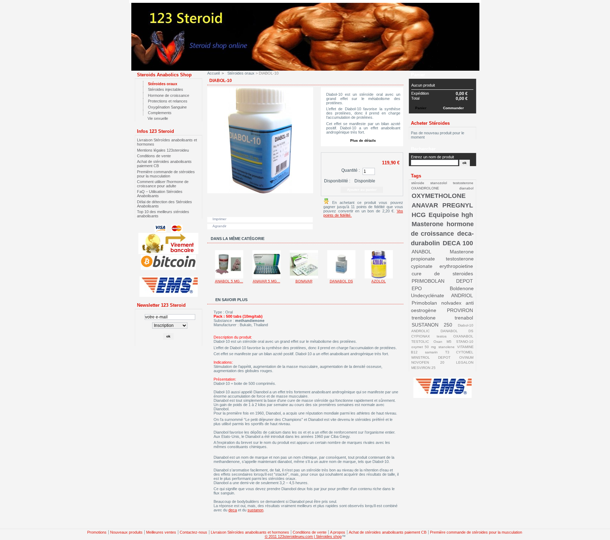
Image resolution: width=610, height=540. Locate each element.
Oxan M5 (442, 342)
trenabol (464, 318)
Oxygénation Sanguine (167, 107)
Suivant (400, 264)
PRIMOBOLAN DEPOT (442, 281)
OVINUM (466, 357)
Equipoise (444, 214)
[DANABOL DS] (341, 277)
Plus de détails (363, 140)
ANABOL (421, 251)
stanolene (446, 347)
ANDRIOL (462, 295)
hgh (467, 214)
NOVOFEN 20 (427, 362)
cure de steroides (442, 273)
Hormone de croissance (168, 95)
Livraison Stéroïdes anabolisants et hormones (250, 532)
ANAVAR (425, 205)
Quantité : (350, 170)
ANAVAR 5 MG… (266, 281)
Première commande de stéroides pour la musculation (166, 174)
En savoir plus (231, 300)
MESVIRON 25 (423, 368)
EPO (417, 288)
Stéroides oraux (162, 84)
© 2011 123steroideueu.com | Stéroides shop (303, 536)
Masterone (427, 224)
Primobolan (424, 303)
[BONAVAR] (304, 277)
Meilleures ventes (161, 532)
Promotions (97, 532)
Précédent (208, 264)
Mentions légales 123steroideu (163, 150)
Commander (453, 108)
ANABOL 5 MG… (229, 281)
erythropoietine (456, 266)
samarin (431, 352)
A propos (337, 532)
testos (442, 336)
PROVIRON (460, 310)
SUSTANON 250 (432, 325)
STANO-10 (464, 342)
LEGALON (464, 362)
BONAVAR (303, 281)
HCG (419, 214)
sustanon (255, 510)
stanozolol (438, 183)
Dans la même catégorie (237, 238)
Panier (418, 74)
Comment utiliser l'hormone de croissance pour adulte (163, 184)
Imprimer (219, 219)
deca (232, 510)
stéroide (417, 183)
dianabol (466, 188)
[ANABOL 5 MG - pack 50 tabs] (229, 277)
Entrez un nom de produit (432, 157)
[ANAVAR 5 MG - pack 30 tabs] (266, 277)
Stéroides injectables (165, 89)
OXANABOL (463, 336)
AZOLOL (378, 281)
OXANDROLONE (425, 188)
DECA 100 (458, 243)
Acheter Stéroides (430, 123)
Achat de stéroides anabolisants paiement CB (387, 532)
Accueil (213, 73)
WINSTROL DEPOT (430, 357)
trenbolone (424, 318)
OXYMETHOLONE (439, 195)
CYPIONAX (420, 336)
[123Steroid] (307, 66)
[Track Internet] (168, 295)
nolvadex (451, 303)
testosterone (463, 183)
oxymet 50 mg (423, 347)
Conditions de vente (154, 156)
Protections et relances (167, 101)
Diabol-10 (465, 325)
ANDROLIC (420, 331)
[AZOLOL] (379, 277)
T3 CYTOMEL (459, 352)
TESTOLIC (420, 342)
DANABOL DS (341, 281)
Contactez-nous (193, 532)
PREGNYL (457, 205)
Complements (160, 113)
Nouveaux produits (126, 532)
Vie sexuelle (158, 118)
